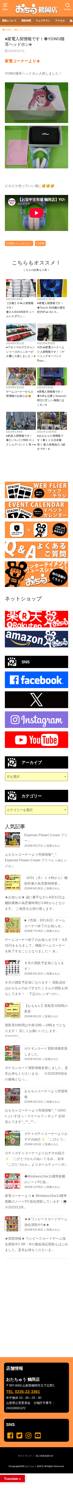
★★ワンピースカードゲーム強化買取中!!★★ (46, 1222)
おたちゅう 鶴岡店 (34, 1466)
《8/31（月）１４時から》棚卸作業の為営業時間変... (46, 880)
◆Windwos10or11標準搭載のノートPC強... (44, 1179)
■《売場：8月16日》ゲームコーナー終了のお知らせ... (44, 923)
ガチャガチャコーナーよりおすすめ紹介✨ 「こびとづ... (46, 1136)
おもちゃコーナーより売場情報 (46, 1094)
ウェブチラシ (43, 20)
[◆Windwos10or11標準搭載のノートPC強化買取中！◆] (13, 1181)
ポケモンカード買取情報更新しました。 (46, 1051)
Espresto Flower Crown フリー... (46, 838)
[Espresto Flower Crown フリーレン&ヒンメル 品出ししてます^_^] (13, 839)
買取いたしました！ (20, 243)
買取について (9, 20)
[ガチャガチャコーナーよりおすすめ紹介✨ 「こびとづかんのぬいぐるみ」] (13, 1138)
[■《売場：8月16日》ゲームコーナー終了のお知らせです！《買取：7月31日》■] (13, 925)
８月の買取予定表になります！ (44, 965)
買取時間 (26, 20)
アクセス (60, 20)
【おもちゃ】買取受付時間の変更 (46, 1008)
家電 (41, 243)
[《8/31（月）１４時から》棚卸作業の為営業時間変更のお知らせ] (13, 882)
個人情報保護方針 (45, 1456)
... (33, 1474)
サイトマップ (24, 1456)
